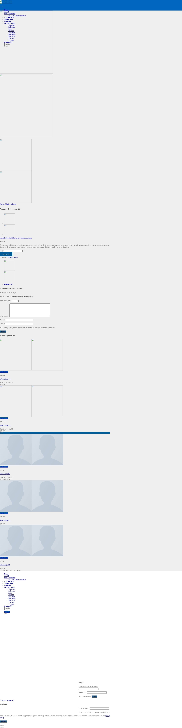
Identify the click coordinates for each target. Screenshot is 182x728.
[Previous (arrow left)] (1, 727)
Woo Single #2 (5, 474)
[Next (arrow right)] (3, 727)
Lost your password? (7, 700)
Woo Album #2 (5, 425)
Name (2, 320)
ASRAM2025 (9, 581)
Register (3, 721)
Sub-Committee (9, 578)
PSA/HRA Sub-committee (17, 579)
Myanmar (11, 597)
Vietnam (11, 604)
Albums (13, 204)
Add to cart (6, 254)
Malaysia (11, 595)
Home (6, 10)
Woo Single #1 (5, 565)
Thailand (11, 602)
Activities (7, 585)
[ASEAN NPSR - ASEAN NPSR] (6, 2)
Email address (84, 708)
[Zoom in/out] (3, 725)
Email (2, 324)
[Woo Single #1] (9, 223)
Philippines (12, 598)
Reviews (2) (8, 284)
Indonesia (11, 591)
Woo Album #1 (5, 520)
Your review (4, 316)
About (6, 576)
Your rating (4, 301)
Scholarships (8, 583)
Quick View (4, 372)
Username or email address (88, 686)
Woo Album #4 (5, 379)
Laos (10, 593)
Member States (9, 587)
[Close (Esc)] (1, 725)
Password (83, 692)
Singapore (11, 600)
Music (7, 204)
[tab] (57, 284)
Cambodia (11, 589)
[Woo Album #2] (9, 234)
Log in (94, 696)
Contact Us (8, 606)
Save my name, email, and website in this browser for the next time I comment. (29, 328)
